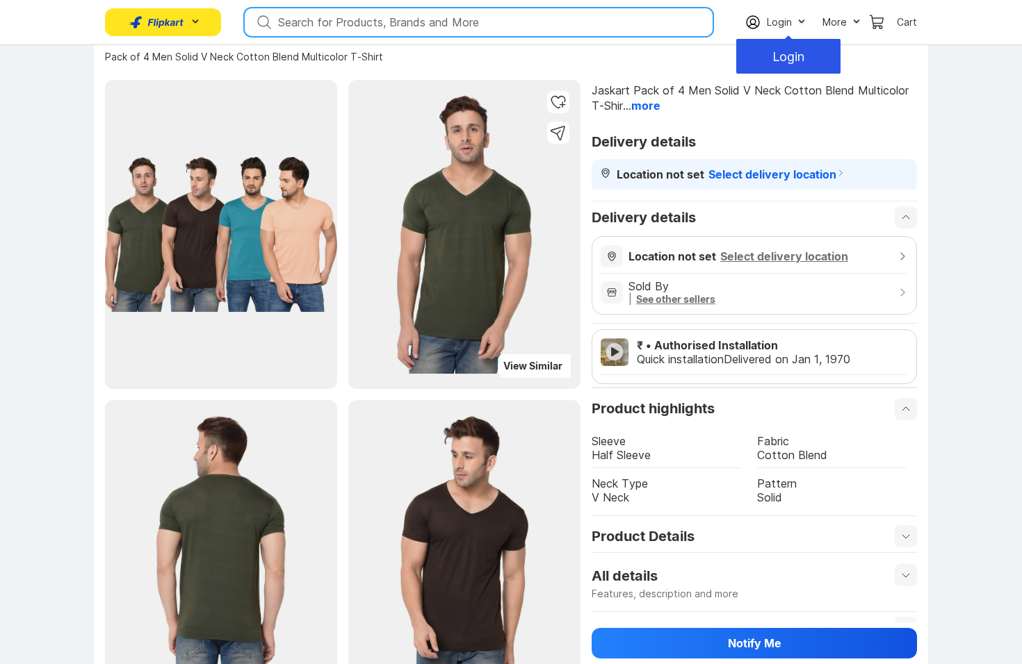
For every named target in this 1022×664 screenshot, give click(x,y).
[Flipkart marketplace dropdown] (156, 22)
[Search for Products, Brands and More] (263, 22)
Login (788, 56)
